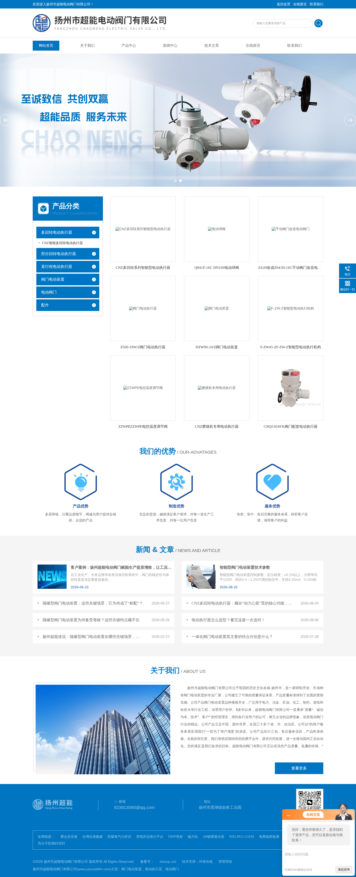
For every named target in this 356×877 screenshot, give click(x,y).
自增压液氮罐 (92, 836)
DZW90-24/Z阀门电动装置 (217, 347)
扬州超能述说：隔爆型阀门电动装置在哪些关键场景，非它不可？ (93, 637)
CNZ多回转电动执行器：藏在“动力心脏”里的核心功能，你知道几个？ (242, 603)
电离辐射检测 (269, 836)
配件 (45, 305)
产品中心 (129, 45)
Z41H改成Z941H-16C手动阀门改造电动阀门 (293, 268)
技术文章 (211, 45)
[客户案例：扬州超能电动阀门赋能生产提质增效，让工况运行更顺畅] (52, 588)
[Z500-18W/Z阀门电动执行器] (143, 308)
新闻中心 (170, 45)
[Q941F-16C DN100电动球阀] (216, 229)
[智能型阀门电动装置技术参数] (201, 588)
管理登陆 (225, 861)
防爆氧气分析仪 (119, 836)
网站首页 (46, 45)
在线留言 (300, 4)
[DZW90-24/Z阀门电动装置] (217, 308)
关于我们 (87, 45)
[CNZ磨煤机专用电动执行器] (217, 387)
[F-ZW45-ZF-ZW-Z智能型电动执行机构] (290, 308)
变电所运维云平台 (149, 836)
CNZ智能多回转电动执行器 (62, 243)
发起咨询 (344, 869)
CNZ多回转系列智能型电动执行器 (143, 268)
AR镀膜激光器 (213, 836)
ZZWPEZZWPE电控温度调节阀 (143, 426)
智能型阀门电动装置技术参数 (245, 567)
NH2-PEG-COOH (241, 836)
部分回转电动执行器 (58, 254)
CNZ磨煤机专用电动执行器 (217, 426)
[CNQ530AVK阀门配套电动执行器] (291, 387)
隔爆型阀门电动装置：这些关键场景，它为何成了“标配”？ (93, 603)
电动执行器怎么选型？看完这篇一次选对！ (228, 620)
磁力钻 (193, 836)
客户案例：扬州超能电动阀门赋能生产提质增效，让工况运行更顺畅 (121, 567)
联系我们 (316, 4)
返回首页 (283, 4)
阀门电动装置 (52, 279)
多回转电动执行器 (56, 232)
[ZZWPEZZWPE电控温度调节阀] (143, 387)
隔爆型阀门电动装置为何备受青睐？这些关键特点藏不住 (91, 620)
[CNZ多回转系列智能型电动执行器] (143, 229)
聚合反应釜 (69, 836)
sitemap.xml (168, 861)
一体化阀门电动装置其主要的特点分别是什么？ (232, 637)
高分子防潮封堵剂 (51, 843)
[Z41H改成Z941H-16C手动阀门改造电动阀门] (291, 229)
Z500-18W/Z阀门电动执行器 (142, 347)
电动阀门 (49, 292)
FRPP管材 (175, 836)
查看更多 (299, 768)
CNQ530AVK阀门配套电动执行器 (290, 426)
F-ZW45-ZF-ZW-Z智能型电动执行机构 (290, 347)
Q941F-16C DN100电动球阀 (216, 268)
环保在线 (206, 861)
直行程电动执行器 (56, 266)
